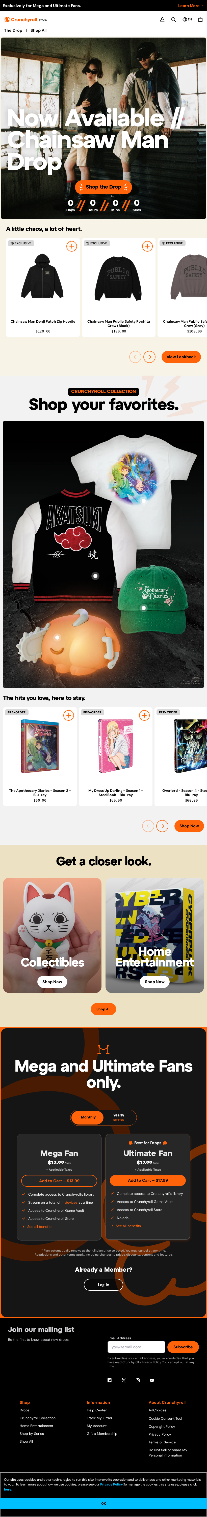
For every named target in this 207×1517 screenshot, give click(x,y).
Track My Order (99, 1418)
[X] (124, 1380)
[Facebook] (110, 1380)
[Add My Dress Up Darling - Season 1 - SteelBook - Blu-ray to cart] (144, 715)
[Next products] (149, 357)
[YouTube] (152, 1380)
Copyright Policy (162, 1426)
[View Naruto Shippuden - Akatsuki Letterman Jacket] (95, 576)
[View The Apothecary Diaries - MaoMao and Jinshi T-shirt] (144, 501)
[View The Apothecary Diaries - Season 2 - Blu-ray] (40, 746)
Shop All (38, 30)
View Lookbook (181, 356)
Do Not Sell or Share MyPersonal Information (168, 1453)
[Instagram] (138, 1380)
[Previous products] (135, 357)
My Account (97, 1425)
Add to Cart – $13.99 (59, 1181)
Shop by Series (32, 1433)
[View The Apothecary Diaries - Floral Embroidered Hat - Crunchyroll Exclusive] (144, 608)
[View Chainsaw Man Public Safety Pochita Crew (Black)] (118, 277)
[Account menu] (162, 19)
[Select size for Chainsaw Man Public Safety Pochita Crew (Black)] (147, 246)
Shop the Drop (103, 187)
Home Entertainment (36, 1425)
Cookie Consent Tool (165, 1418)
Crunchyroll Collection (38, 1418)
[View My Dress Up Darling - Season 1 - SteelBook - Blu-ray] (115, 746)
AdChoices (157, 1410)
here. (8, 1489)
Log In (103, 1284)
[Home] (25, 19)
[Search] (173, 19)
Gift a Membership (102, 1433)
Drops (25, 1410)
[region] (106, 287)
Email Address (119, 1338)
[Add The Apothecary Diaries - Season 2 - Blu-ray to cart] (69, 715)
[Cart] (200, 19)
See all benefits (39, 1226)
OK (103, 1503)
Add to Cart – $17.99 (148, 1180)
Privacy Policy (160, 1434)
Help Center (97, 1410)
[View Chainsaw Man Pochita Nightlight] (57, 637)
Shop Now (189, 826)
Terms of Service (162, 1442)
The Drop (13, 30)
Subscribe (183, 1347)
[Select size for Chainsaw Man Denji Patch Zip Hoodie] (72, 246)
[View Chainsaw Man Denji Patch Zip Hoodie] (43, 277)
